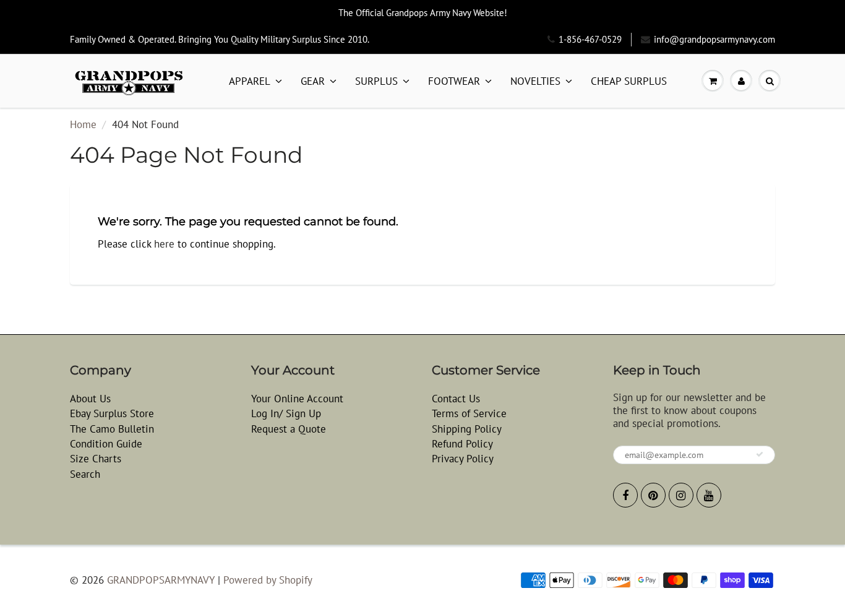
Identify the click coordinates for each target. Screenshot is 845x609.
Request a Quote (288, 429)
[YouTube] (709, 495)
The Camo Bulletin (112, 429)
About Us (90, 398)
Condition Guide (106, 444)
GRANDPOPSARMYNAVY (161, 580)
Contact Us (456, 398)
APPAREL (249, 81)
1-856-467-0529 (590, 39)
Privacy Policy (463, 458)
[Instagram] (681, 495)
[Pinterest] (653, 495)
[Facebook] (625, 495)
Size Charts (95, 458)
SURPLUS (376, 81)
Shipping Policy (467, 429)
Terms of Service (469, 413)
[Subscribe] (759, 454)
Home (83, 124)
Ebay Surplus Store (112, 413)
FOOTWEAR (454, 81)
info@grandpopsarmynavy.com (714, 39)
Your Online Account (297, 398)
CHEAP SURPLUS (629, 81)
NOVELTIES (535, 81)
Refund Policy (462, 444)
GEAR (313, 81)
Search (85, 474)
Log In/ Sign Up (286, 413)
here (164, 244)
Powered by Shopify (267, 580)
